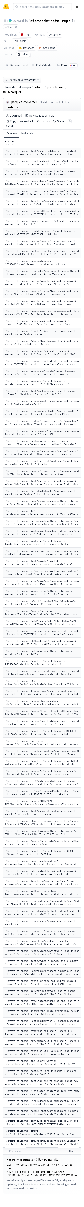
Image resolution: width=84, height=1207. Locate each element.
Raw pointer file (48, 1159)
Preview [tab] (11, 133)
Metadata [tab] (27, 133)
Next (72, 1151)
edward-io (20, 20)
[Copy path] (24, 92)
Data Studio (44, 65)
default (39, 87)
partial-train (55, 87)
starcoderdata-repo (50, 20)
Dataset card (19, 65)
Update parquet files (54, 102)
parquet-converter (24, 102)
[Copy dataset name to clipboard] (73, 20)
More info (32, 1188)
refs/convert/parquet (23, 80)
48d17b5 (12, 107)
